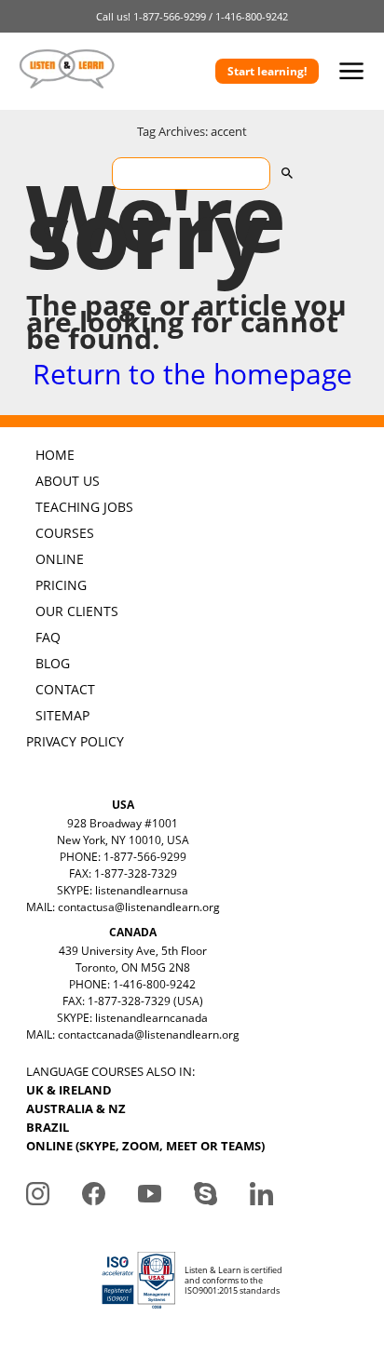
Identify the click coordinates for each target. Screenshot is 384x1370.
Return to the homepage (192, 374)
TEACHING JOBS (84, 507)
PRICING (61, 585)
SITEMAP (62, 715)
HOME (55, 454)
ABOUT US (67, 481)
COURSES (64, 533)
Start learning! (267, 71)
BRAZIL (47, 1127)
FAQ (48, 637)
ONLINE (59, 559)
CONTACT (65, 689)
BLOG (52, 663)
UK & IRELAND (69, 1089)
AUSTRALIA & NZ (76, 1108)
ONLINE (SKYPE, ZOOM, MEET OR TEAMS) (145, 1145)
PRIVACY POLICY (75, 741)
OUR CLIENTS (76, 611)
